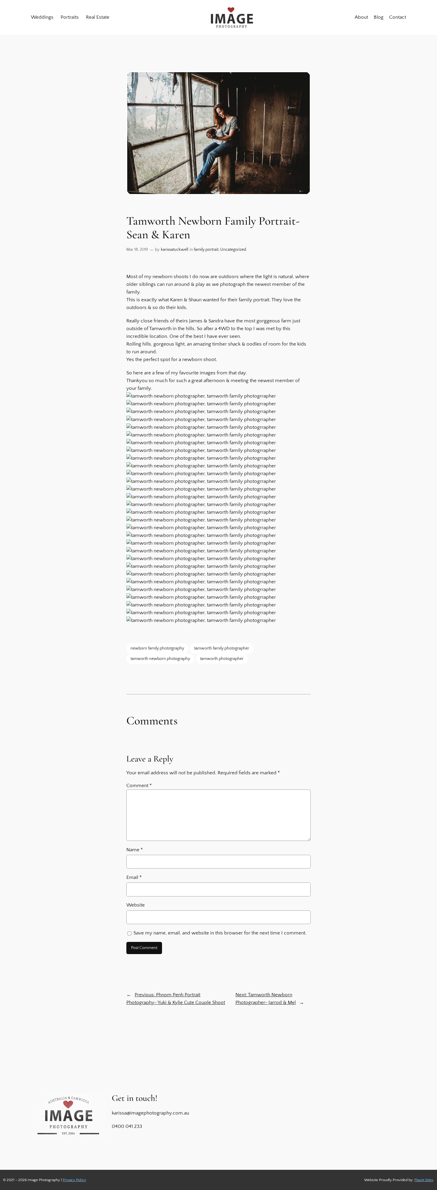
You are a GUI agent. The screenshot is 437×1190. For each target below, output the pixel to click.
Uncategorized (233, 249)
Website (135, 905)
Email (134, 877)
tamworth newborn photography (160, 658)
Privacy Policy (74, 1180)
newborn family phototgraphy (157, 648)
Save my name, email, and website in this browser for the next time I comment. (219, 933)
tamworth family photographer (221, 648)
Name (134, 849)
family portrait (206, 249)
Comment (139, 785)
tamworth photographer (221, 658)
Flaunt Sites (423, 1180)
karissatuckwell (174, 249)
